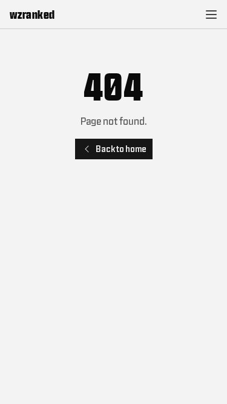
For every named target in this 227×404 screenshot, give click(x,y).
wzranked (32, 14)
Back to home (121, 148)
